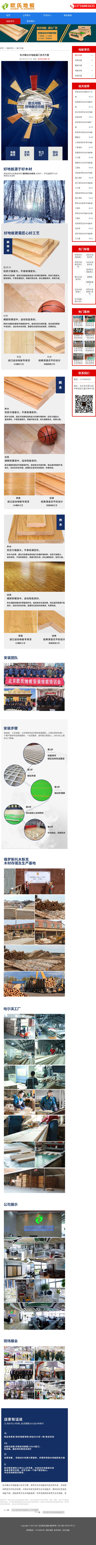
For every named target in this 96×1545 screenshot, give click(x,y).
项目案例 (68, 15)
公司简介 (27, 15)
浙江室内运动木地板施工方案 (84, 185)
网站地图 (49, 1530)
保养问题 (84, 60)
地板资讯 (10, 21)
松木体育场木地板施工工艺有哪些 (25, 1510)
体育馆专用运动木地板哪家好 (84, 134)
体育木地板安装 (89, 256)
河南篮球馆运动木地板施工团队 (84, 175)
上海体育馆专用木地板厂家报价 (84, 145)
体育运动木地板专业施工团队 (84, 215)
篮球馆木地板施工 (89, 271)
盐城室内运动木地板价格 (84, 104)
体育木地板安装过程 (78, 264)
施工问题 (20, 48)
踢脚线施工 (89, 283)
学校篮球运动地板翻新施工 (53, 1512)
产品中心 (47, 15)
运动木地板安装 (89, 263)
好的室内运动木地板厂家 (84, 124)
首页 (8, 15)
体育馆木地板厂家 (44, 59)
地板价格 (84, 71)
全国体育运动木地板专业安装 (84, 226)
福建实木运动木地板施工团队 (84, 165)
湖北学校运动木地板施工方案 (84, 236)
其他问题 (84, 76)
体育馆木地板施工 (78, 256)
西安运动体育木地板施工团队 (84, 205)
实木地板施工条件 (78, 300)
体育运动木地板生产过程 (84, 94)
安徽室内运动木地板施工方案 (84, 155)
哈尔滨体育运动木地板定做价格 (84, 114)
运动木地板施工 (78, 291)
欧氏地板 (66, 1530)
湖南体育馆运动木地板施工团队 (84, 195)
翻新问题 (84, 65)
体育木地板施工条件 (89, 292)
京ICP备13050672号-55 (66, 1526)
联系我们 (31, 21)
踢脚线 (89, 277)
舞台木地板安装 (78, 278)
